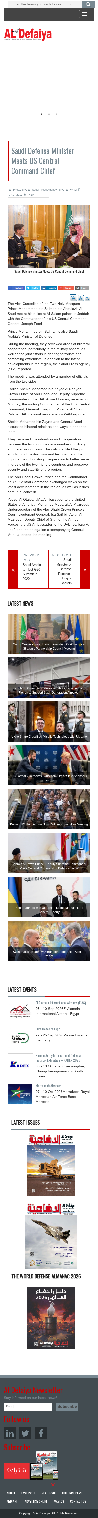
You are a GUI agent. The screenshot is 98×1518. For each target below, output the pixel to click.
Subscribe (31, 1465)
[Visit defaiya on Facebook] (16, 286)
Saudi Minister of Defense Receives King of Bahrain (64, 571)
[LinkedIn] (10, 1433)
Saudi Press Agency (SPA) (48, 189)
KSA (31, 194)
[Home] (28, 34)
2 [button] (49, 114)
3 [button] (56, 114)
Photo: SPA (19, 189)
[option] (48, 76)
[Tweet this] (33, 286)
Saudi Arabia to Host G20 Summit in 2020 (32, 572)
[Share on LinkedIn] (49, 286)
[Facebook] (41, 1433)
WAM (73, 189)
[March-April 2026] (50, 1166)
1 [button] (41, 114)
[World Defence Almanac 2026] (50, 1318)
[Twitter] (25, 1433)
